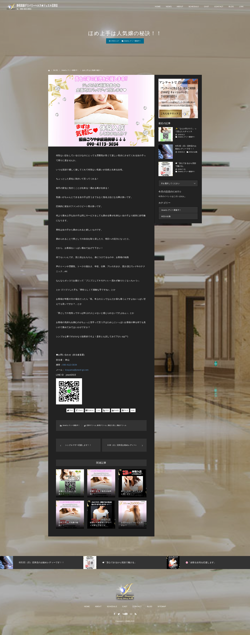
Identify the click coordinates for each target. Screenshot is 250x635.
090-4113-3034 (69, 365)
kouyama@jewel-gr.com (76, 370)
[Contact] (131, 614)
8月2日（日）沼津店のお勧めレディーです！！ (185, 147)
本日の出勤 (193, 152)
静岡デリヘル (102, 425)
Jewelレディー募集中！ (132, 41)
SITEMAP (162, 606)
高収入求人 (112, 425)
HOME (158, 6)
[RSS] (135, 614)
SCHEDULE (194, 6)
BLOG (231, 6)
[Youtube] (125, 614)
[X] (119, 614)
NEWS (168, 6)
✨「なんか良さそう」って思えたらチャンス (185, 129)
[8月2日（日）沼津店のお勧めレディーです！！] (165, 151)
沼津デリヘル (91, 425)
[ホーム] (49, 70)
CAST (206, 6)
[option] (41, 562)
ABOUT (180, 6)
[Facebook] (114, 614)
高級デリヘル (121, 425)
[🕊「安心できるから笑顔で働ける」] (165, 169)
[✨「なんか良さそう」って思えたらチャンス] (165, 134)
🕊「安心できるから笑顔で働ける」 (185, 164)
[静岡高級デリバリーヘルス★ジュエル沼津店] (33, 7)
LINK (241, 6)
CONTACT (218, 6)
